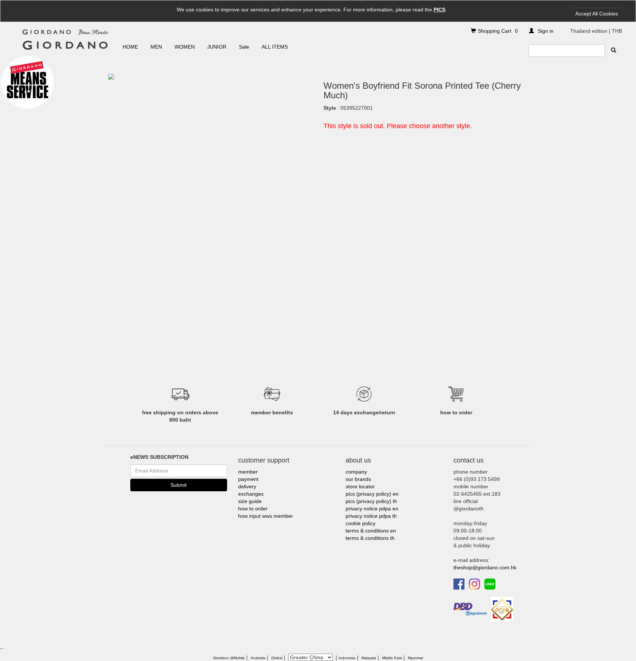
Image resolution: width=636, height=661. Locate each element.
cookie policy (360, 523)
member (248, 472)
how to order (253, 508)
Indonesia (347, 658)
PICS (439, 10)
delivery (247, 486)
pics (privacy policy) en (372, 494)
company (356, 472)
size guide (250, 501)
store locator (360, 486)
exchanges (251, 494)
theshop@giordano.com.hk (484, 567)
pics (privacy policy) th (371, 501)
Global (276, 658)
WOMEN (184, 47)
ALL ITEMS (275, 47)
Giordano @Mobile (229, 658)
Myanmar (415, 658)
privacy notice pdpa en (372, 508)
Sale (244, 47)
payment (248, 479)
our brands (358, 479)
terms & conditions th (370, 538)
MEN (156, 47)
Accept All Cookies (596, 14)
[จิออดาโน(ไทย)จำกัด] (502, 609)
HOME (130, 47)
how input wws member (265, 516)
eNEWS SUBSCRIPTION (159, 457)
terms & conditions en (371, 531)
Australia (258, 658)
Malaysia (368, 658)
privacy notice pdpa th (371, 516)
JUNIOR (216, 47)
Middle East (392, 658)
